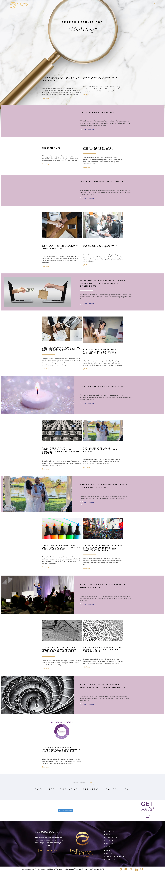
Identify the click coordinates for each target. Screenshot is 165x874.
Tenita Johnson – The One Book (97, 112)
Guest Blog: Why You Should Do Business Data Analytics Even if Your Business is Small (61, 349)
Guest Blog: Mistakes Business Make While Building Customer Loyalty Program (60, 247)
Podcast (109, 853)
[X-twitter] (131, 869)
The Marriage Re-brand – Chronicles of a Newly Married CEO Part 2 (101, 450)
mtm (126, 789)
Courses (109, 840)
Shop (107, 847)
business (69, 789)
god (38, 789)
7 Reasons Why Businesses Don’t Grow (101, 386)
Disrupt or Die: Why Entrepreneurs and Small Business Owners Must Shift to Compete (60, 450)
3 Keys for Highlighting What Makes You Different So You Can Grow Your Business (61, 547)
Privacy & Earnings (81, 869)
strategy (91, 789)
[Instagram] (141, 869)
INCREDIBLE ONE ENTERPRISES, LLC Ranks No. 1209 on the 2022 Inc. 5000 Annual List (61, 79)
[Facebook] (120, 869)
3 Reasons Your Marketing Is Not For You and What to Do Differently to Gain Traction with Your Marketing (102, 548)
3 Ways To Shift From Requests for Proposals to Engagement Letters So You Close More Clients (60, 650)
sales (111, 789)
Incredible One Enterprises (65, 869)
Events (109, 843)
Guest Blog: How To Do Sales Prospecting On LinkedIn (100, 246)
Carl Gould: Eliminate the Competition (102, 181)
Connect (110, 859)
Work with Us (113, 837)
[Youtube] (126, 869)
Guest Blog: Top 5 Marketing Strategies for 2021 (100, 78)
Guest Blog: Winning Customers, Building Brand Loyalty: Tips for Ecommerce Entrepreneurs (103, 283)
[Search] (91, 782)
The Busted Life (51, 148)
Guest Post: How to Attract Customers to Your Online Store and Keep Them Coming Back (102, 351)
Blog (107, 850)
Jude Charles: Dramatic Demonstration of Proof (98, 149)
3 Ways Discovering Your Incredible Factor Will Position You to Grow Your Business (61, 749)
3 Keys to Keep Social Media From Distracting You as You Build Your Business (103, 649)
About (108, 834)
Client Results (114, 856)
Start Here (111, 831)
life (51, 789)
